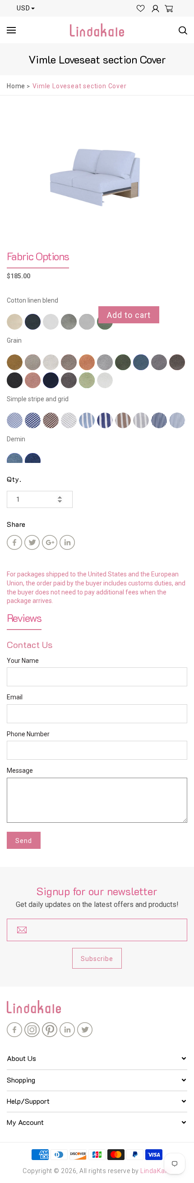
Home (16, 86)
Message (20, 770)
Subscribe (97, 958)
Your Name (23, 660)
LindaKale (155, 1170)
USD (23, 8)
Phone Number (28, 734)
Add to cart (129, 315)
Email (15, 697)
